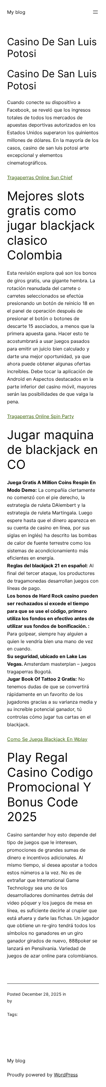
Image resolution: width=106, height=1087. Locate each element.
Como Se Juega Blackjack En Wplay (47, 739)
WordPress (66, 1075)
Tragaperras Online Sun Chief (39, 177)
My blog (16, 12)
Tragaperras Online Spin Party (40, 416)
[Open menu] (95, 12)
